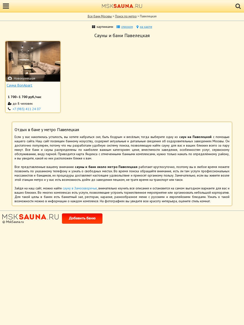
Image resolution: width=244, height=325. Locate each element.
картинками (105, 27)
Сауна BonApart (19, 85)
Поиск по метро (126, 16)
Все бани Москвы (100, 16)
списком (127, 27)
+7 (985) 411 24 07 (27, 109)
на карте (146, 27)
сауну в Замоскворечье (80, 188)
